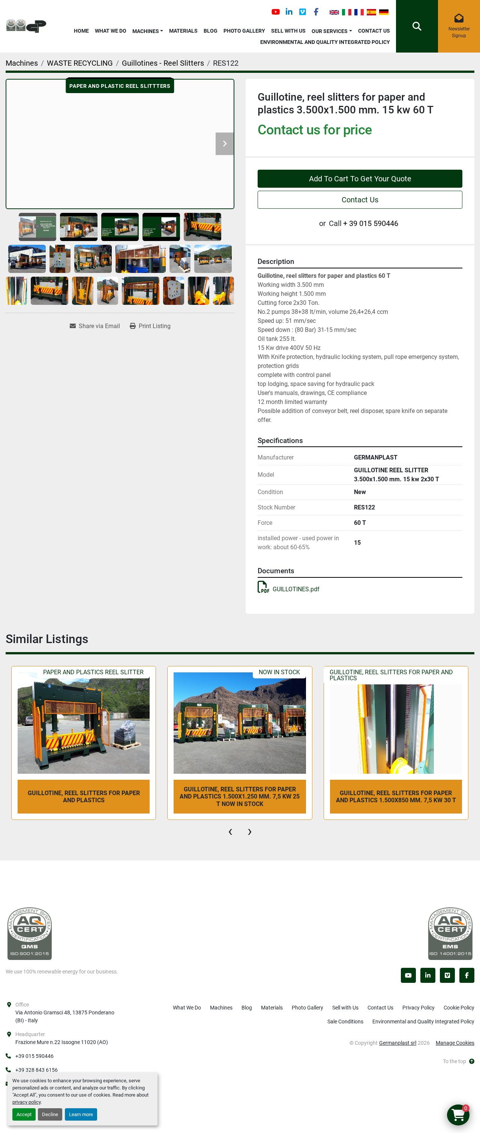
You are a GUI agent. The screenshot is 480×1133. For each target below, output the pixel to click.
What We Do (110, 31)
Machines (145, 31)
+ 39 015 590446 (370, 223)
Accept (24, 1114)
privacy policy (26, 1102)
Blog (211, 31)
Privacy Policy (418, 1008)
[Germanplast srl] (30, 933)
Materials (183, 31)
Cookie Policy (459, 1008)
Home (81, 31)
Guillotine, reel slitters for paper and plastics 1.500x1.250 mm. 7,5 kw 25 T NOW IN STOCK (83, 796)
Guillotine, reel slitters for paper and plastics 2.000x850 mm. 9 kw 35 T (395, 796)
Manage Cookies (455, 1043)
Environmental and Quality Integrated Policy (325, 42)
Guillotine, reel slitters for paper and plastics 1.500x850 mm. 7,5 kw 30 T (240, 796)
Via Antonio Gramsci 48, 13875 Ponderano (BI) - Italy (64, 1016)
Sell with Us (288, 31)
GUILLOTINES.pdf (296, 589)
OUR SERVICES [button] (330, 31)
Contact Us (374, 31)
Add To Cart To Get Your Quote (360, 178)
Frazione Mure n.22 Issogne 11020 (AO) (61, 1042)
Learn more (81, 1114)
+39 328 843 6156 (36, 1070)
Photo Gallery (244, 31)
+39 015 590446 (34, 1056)
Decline (50, 1114)
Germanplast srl (397, 1043)
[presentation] (230, 831)
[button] (148, 29)
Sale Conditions (345, 1021)
